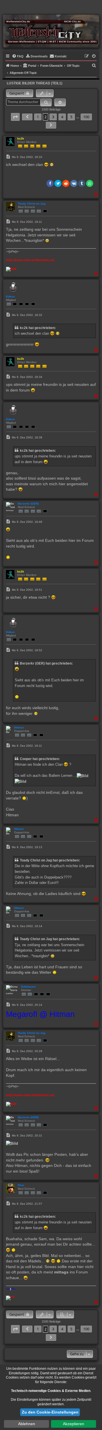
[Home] (51, 30)
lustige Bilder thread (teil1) (34, 83)
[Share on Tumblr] (81, 183)
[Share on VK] (73, 183)
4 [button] (62, 116)
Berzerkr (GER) (28, 503)
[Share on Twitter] (57, 183)
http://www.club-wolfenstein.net (30, 260)
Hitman (19, 727)
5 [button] (71, 116)
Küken (10, 296)
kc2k (20, 138)
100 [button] (86, 116)
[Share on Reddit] (65, 183)
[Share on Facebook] (50, 183)
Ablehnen (26, 1423)
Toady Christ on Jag (31, 203)
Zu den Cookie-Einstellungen (50, 1412)
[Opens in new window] (11, 268)
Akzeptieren (73, 1423)
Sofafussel (28, 986)
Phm (21, 1185)
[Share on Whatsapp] (89, 183)
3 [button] (53, 116)
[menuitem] (18, 56)
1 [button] (38, 116)
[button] (15, 117)
